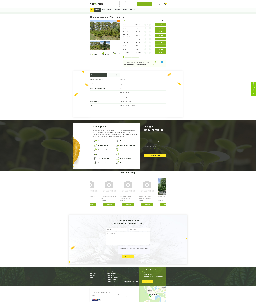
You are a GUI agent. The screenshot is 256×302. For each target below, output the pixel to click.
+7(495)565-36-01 (126, 2)
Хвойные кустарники (112, 273)
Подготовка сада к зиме (129, 279)
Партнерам (125, 9)
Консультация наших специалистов (128, 269)
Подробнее (99, 204)
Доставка (109, 9)
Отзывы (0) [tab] (114, 75)
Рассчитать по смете (144, 4)
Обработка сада (128, 277)
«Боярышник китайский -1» (135, 196)
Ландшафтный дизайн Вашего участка (131, 282)
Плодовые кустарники (112, 281)
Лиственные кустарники (112, 277)
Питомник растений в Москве (97, 269)
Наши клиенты (93, 273)
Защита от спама (110, 247)
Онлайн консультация (155, 155)
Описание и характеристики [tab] (98, 75)
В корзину (160, 24)
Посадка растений (128, 273)
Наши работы (117, 9)
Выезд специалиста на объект (131, 275)
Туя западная (110, 269)
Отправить (128, 256)
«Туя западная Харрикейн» (154, 196)
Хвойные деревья (111, 271)
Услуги (103, 9)
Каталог (97, 9)
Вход (155, 4)
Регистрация (159, 4)
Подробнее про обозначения (132, 57)
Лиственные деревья (112, 275)
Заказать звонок (147, 281)
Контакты (132, 9)
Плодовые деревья (111, 279)
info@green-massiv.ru (148, 274)
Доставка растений (128, 271)
